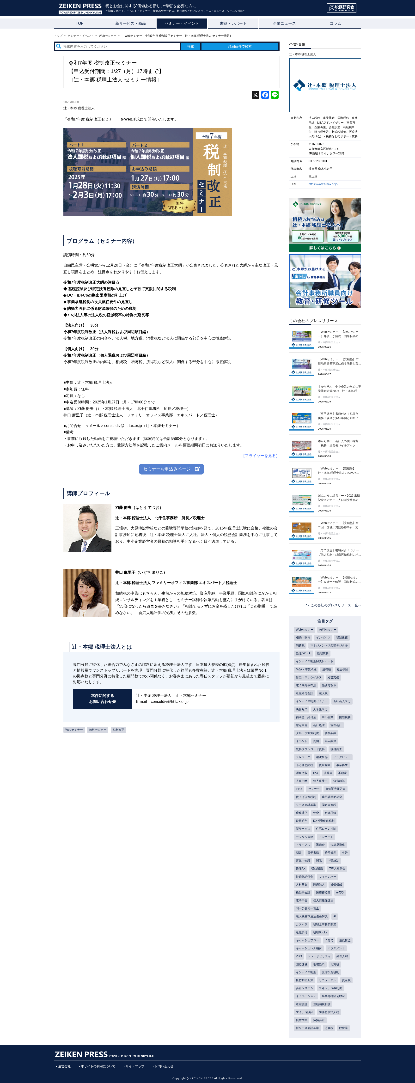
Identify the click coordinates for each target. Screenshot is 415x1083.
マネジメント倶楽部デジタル (329, 645)
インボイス (323, 637)
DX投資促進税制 (324, 820)
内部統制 (333, 860)
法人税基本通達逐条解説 (312, 916)
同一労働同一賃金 (307, 908)
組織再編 (330, 813)
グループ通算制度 (307, 733)
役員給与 (301, 820)
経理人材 (342, 956)
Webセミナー (74, 729)
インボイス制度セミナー (312, 701)
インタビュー (342, 757)
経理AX (300, 868)
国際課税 (301, 964)
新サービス (303, 828)
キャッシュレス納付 (309, 948)
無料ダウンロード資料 (310, 749)
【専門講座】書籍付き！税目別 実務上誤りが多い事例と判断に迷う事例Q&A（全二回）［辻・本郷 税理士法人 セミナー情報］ (339, 416)
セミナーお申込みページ (169, 469)
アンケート (326, 837)
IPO (315, 773)
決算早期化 (337, 844)
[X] (255, 95)
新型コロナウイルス (309, 677)
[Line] (275, 95)
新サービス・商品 (130, 23)
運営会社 (64, 1066)
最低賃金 (345, 940)
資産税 (346, 980)
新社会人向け (342, 701)
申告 (345, 852)
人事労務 (301, 781)
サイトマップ (135, 1066)
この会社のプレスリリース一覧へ (336, 605)
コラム (335, 23)
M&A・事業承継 (306, 669)
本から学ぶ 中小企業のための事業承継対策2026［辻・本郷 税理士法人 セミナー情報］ (339, 389)
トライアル (303, 844)
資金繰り (324, 765)
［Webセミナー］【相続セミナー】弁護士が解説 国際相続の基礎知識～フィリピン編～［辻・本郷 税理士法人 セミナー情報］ (339, 580)
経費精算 (339, 781)
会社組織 (330, 733)
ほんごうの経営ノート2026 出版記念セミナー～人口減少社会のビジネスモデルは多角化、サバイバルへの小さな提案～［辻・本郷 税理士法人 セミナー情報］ (339, 498)
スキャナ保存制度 (330, 988)
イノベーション (306, 996)
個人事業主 (320, 781)
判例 (316, 741)
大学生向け (320, 709)
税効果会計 (303, 892)
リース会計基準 (306, 805)
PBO (299, 956)
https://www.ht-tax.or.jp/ (323, 184)
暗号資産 (330, 852)
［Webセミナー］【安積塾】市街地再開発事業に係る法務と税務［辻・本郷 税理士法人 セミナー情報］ (339, 362)
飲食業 (343, 1028)
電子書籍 (313, 852)
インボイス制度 (306, 972)
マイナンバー (327, 876)
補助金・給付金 (306, 717)
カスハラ (301, 924)
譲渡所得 (322, 757)
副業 (299, 852)
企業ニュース (284, 23)
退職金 (320, 844)
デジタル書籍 (304, 837)
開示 (319, 860)
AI (334, 916)
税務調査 (336, 749)
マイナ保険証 (304, 1012)
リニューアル (327, 980)
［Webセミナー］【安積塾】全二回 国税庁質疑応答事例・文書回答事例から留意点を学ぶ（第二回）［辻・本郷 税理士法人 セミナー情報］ (339, 525)
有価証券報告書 (335, 789)
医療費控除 (323, 892)
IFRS (299, 789)
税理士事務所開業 (324, 924)
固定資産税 (329, 805)
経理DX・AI (303, 653)
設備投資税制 (330, 972)
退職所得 (301, 932)
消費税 (300, 645)
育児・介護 (303, 860)
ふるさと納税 (304, 765)
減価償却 (336, 884)
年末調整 (330, 741)
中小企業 (327, 717)
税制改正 (118, 729)
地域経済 (319, 964)
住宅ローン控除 (326, 828)
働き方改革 (329, 685)
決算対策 (301, 709)
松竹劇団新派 (304, 980)
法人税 (323, 693)
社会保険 (342, 669)
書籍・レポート (233, 23)
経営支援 (333, 677)
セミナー (314, 789)
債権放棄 (301, 1020)
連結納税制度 (321, 1004)
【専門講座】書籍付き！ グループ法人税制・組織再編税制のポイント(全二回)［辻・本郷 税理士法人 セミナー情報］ (339, 553)
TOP (80, 23)
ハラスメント (336, 948)
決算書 (328, 773)
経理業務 (323, 653)
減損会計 (319, 1020)
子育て (329, 940)
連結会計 (301, 1004)
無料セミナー (97, 729)
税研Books (320, 932)
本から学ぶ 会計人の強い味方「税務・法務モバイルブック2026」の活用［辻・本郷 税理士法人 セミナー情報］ (339, 443)
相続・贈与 (303, 637)
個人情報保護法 (323, 900)
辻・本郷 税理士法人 (79, 108)
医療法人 (319, 884)
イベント (301, 741)
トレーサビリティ (319, 956)
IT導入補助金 (337, 868)
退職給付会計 (304, 693)
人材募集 (301, 884)
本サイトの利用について (98, 1066)
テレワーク (303, 757)
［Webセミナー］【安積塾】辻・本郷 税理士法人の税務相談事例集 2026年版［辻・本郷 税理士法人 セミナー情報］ (339, 471)
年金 (316, 813)
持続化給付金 (304, 876)
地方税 (334, 964)
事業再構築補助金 (333, 996)
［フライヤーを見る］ (260, 456)
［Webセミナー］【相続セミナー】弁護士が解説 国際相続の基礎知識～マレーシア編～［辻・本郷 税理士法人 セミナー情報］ (339, 334)
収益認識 (317, 868)
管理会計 (336, 725)
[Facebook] (265, 95)
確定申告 (301, 725)
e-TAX (340, 892)
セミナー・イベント (182, 23)
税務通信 (301, 813)
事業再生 (342, 765)
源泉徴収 (301, 773)
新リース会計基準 (307, 1028)
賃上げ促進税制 (306, 797)
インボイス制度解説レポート (314, 661)
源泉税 (329, 1028)
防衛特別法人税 (329, 1012)
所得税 (326, 669)
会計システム (304, 988)
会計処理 (319, 725)
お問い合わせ (164, 1066)
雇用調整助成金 (332, 797)
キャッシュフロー (307, 940)
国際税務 (345, 717)
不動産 (342, 773)
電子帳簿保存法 (306, 685)
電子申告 (301, 900)
